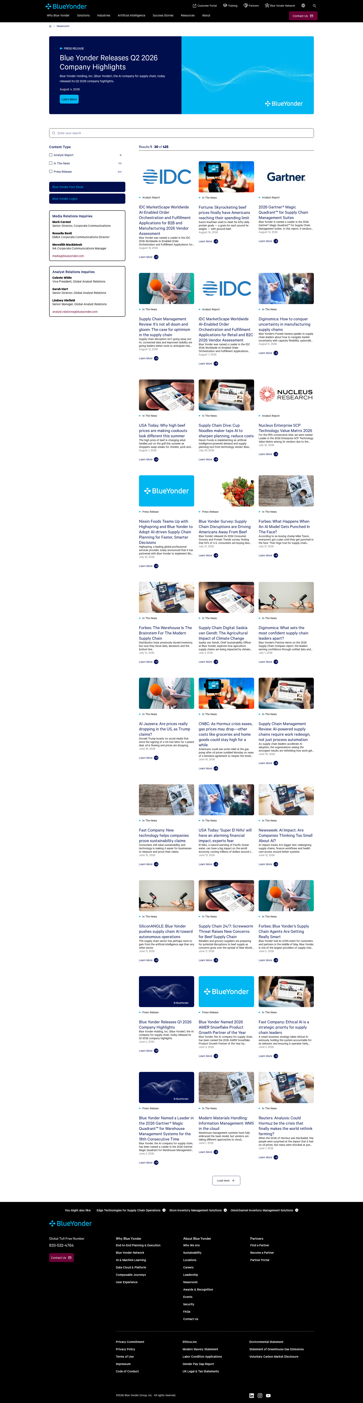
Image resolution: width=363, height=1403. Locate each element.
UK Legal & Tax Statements (201, 1371)
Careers (188, 1267)
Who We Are (191, 1245)
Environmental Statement (266, 1342)
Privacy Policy (125, 1349)
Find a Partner (259, 1245)
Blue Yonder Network (130, 1252)
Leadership (190, 1275)
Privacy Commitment (130, 1342)
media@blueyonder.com (68, 256)
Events (187, 1297)
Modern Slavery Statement (200, 1349)
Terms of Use (125, 1356)
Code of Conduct (127, 1371)
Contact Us (190, 1319)
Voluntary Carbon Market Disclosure (273, 1356)
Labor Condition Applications (202, 1356)
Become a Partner (262, 1252)
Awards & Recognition (198, 1289)
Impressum (123, 1364)
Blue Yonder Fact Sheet (67, 187)
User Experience (126, 1282)
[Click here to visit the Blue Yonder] (50, 26)
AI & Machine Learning (131, 1260)
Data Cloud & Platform (131, 1267)
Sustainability (192, 1252)
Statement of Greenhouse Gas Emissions (276, 1349)
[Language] (303, 7)
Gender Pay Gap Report (198, 1364)
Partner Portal (259, 1260)
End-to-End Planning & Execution (138, 1245)
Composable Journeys (131, 1275)
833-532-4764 (61, 1245)
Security (188, 1304)
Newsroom (190, 1282)
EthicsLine (190, 1342)
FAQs (186, 1311)
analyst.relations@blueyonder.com (75, 312)
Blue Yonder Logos (64, 199)
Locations (189, 1260)
